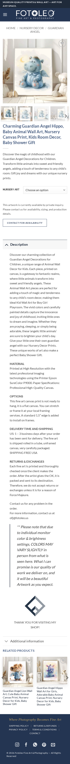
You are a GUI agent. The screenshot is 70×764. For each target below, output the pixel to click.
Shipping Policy (19, 726)
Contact (35, 733)
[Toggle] (6, 244)
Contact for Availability (25, 222)
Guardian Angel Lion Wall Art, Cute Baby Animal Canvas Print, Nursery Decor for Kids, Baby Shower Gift (17, 697)
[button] (5, 14)
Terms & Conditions (44, 729)
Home (10, 28)
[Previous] (8, 71)
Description (19, 244)
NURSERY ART (11, 189)
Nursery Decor (32, 28)
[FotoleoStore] (35, 14)
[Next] (61, 71)
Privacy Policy (18, 729)
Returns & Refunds (45, 726)
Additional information (27, 641)
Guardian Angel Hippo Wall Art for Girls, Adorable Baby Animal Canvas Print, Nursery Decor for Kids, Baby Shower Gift (50, 696)
